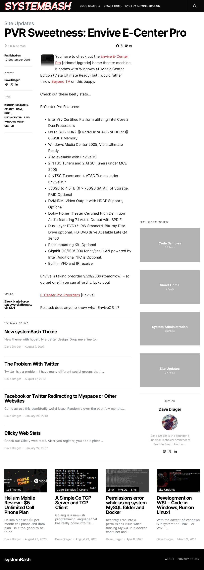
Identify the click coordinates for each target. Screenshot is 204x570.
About (170, 558)
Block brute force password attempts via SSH (18, 304)
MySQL (123, 489)
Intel (7, 113)
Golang (83, 489)
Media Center (13, 117)
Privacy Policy (189, 558)
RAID (26, 117)
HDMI (19, 109)
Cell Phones (13, 489)
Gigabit (9, 109)
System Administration (142, 5)
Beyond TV (60, 81)
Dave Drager (12, 80)
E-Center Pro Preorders (60, 295)
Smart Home (113, 5)
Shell (134, 489)
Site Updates (19, 23)
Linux (111, 489)
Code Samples (90, 5)
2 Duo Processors (16, 104)
